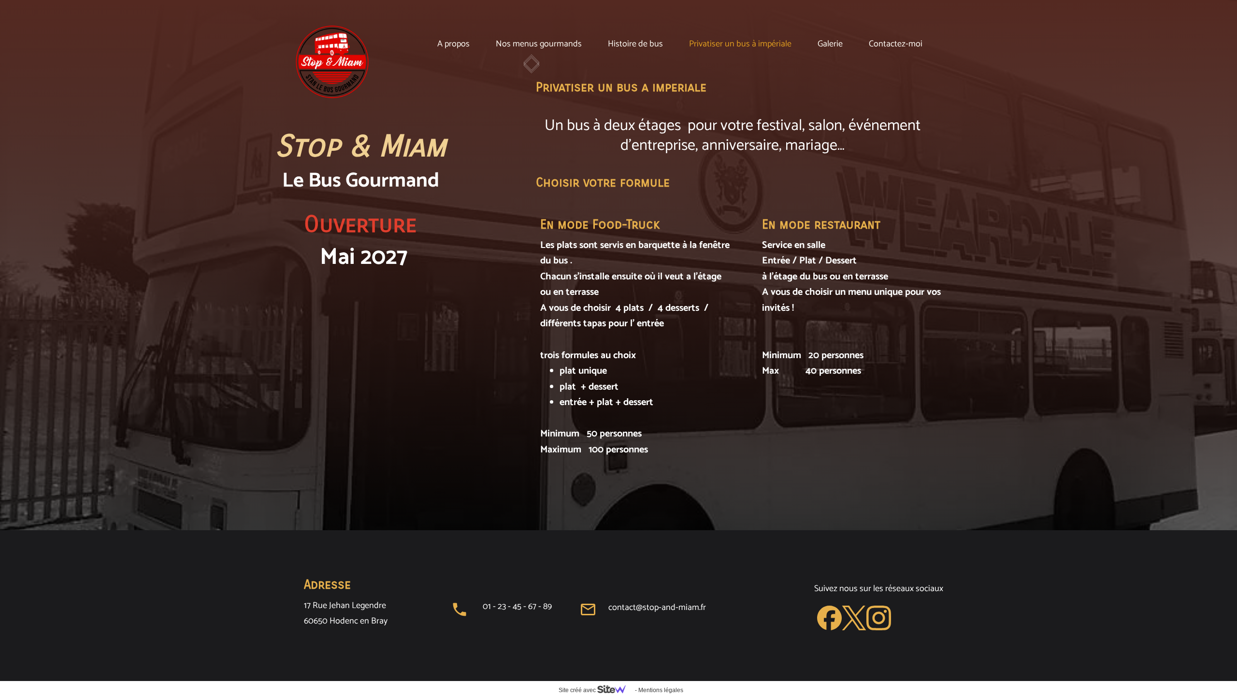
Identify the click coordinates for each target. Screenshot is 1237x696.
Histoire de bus (635, 44)
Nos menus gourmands (539, 44)
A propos (453, 44)
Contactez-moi (895, 44)
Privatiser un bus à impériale (740, 44)
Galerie (830, 44)
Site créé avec (578, 690)
